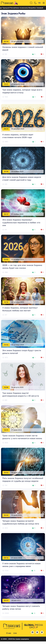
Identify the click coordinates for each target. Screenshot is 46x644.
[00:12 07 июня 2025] (23, 547)
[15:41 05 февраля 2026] (23, 73)
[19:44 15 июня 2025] (23, 504)
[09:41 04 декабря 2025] (23, 118)
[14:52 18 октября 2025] (23, 334)
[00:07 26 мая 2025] (23, 589)
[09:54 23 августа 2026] (23, 30)
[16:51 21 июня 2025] (23, 419)
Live (15, 633)
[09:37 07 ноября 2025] (23, 203)
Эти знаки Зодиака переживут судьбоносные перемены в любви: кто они (21, 222)
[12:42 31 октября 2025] (23, 248)
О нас (8, 633)
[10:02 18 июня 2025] (23, 462)
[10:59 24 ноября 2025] (23, 160)
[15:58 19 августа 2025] (23, 376)
